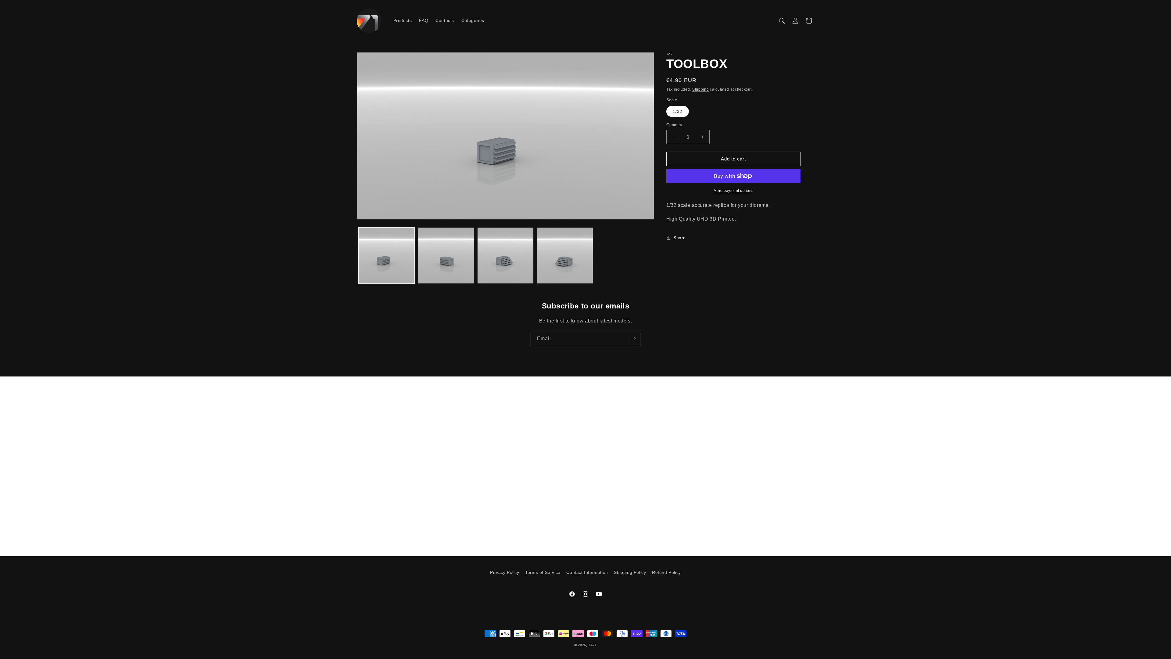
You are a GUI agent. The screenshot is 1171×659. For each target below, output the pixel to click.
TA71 (592, 645)
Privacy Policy (504, 572)
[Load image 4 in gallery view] (565, 255)
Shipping (700, 89)
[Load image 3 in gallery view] (505, 255)
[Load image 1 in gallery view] (386, 255)
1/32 (677, 111)
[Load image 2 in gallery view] (446, 255)
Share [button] (679, 237)
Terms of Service (542, 572)
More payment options (734, 191)
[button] (782, 20)
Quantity (674, 125)
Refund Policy (666, 572)
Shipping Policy (630, 572)
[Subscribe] (633, 339)
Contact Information (587, 572)
